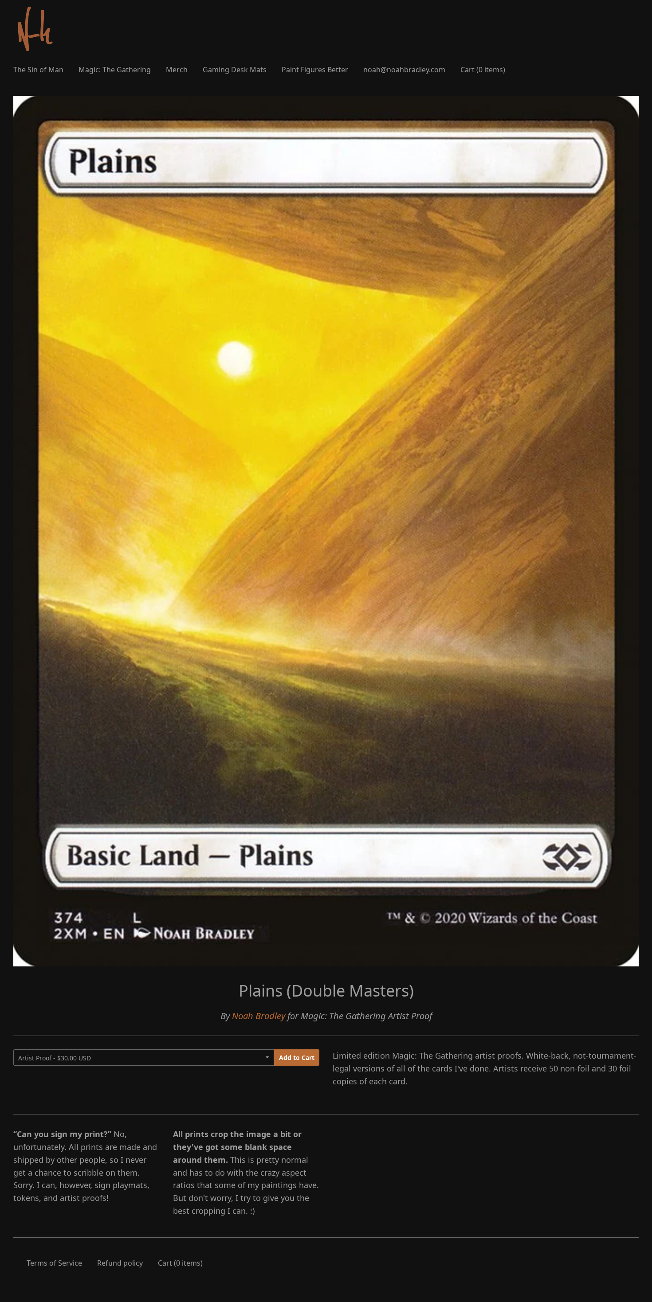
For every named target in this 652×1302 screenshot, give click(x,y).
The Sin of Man (38, 69)
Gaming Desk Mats (235, 69)
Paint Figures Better (315, 69)
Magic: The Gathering (115, 69)
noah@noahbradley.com (404, 69)
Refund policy (120, 1263)
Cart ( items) (482, 69)
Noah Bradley (258, 1016)
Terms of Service (54, 1263)
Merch (177, 69)
